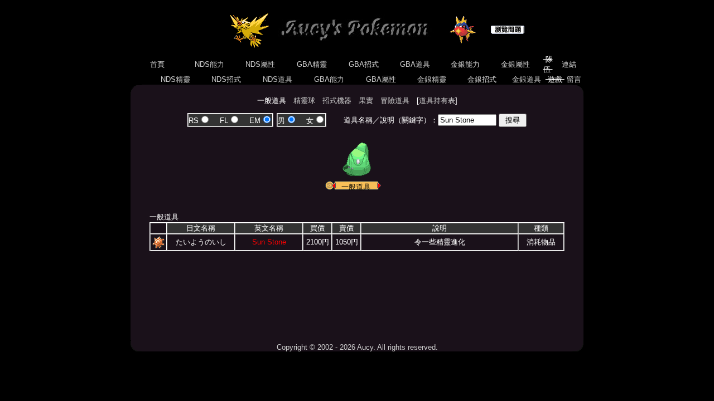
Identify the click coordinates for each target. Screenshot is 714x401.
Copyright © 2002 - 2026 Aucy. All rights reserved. (357, 347)
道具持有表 (437, 100)
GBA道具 (415, 64)
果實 (366, 100)
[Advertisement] (357, 293)
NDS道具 (277, 79)
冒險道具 (394, 100)
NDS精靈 (175, 79)
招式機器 (336, 100)
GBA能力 (329, 79)
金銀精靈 (431, 79)
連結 (568, 64)
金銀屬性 (515, 64)
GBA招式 (363, 64)
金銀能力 (465, 64)
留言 (574, 79)
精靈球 (304, 100)
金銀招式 (482, 79)
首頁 (157, 64)
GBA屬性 (381, 79)
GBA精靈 (312, 64)
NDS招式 (226, 79)
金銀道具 (526, 79)
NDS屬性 (260, 64)
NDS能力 (209, 64)
